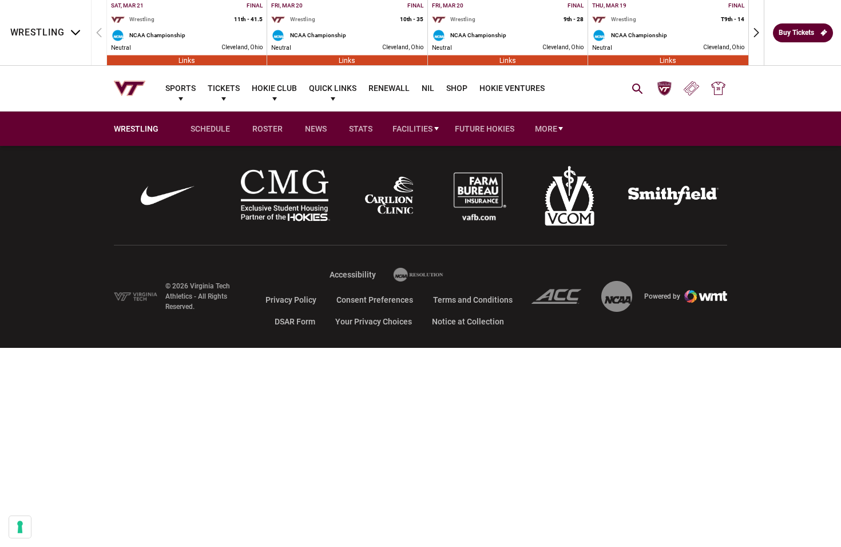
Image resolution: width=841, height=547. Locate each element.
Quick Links (332, 88)
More (546, 128)
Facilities (412, 128)
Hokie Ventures (512, 88)
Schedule (210, 128)
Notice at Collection (468, 321)
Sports (180, 88)
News (316, 128)
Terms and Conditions (473, 299)
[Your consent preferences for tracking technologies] (20, 527)
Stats (360, 128)
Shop (456, 88)
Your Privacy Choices (373, 321)
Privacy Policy (290, 299)
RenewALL (389, 88)
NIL (428, 88)
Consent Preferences (374, 299)
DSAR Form (295, 321)
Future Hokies (484, 128)
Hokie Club (274, 88)
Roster (267, 128)
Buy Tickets (796, 33)
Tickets (224, 88)
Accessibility (353, 274)
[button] (756, 32)
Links (186, 60)
